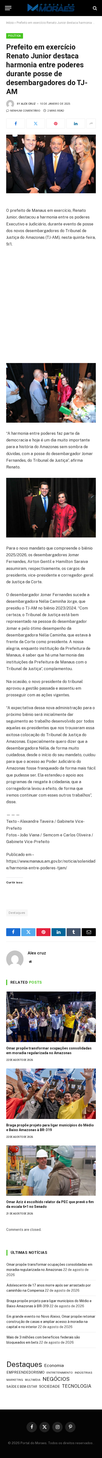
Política (14, 35)
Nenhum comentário (25, 110)
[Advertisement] (51, 305)
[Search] (94, 8)
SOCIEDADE (49, 1386)
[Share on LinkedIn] (75, 123)
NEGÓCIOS (56, 1379)
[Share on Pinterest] (55, 123)
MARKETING (14, 1379)
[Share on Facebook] (15, 123)
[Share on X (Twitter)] (35, 123)
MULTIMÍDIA (33, 1379)
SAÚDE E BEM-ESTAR (21, 1386)
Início (10, 22)
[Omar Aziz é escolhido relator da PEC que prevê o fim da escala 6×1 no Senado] (51, 1170)
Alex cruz (28, 103)
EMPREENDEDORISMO (25, 1372)
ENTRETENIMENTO (60, 1372)
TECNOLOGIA (76, 1386)
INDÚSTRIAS (83, 1372)
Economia (54, 1365)
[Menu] (8, 8)
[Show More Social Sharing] (91, 123)
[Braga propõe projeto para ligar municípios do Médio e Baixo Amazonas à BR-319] (51, 1094)
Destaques (17, 913)
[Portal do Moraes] (51, 8)
